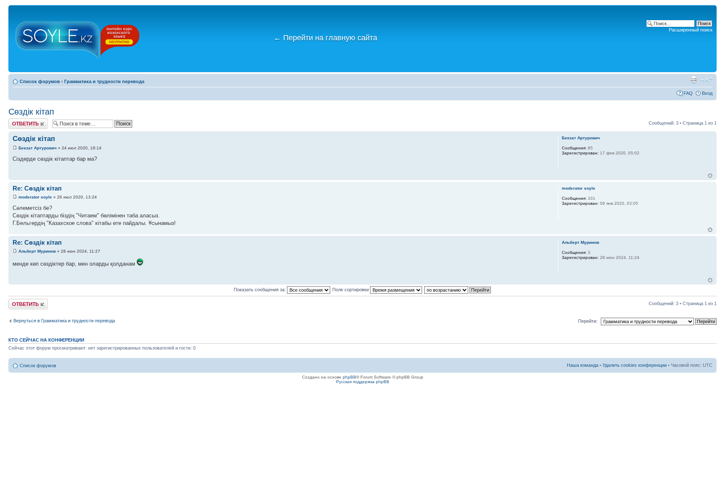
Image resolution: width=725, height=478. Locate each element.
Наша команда (582, 365)
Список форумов (40, 81)
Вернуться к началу (710, 175)
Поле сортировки (351, 289)
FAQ (688, 93)
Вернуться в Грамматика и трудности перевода (64, 320)
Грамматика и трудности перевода (104, 81)
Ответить (18, 120)
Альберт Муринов (37, 251)
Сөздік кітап (31, 111)
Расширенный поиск (690, 29)
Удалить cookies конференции (634, 365)
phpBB (349, 377)
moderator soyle (35, 197)
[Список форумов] (77, 38)
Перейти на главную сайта (325, 38)
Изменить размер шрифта (706, 80)
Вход (707, 93)
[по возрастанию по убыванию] (458, 289)
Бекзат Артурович (37, 148)
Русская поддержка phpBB (362, 381)
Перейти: (587, 321)
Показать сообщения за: (260, 289)
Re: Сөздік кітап (37, 188)
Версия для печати (693, 80)
